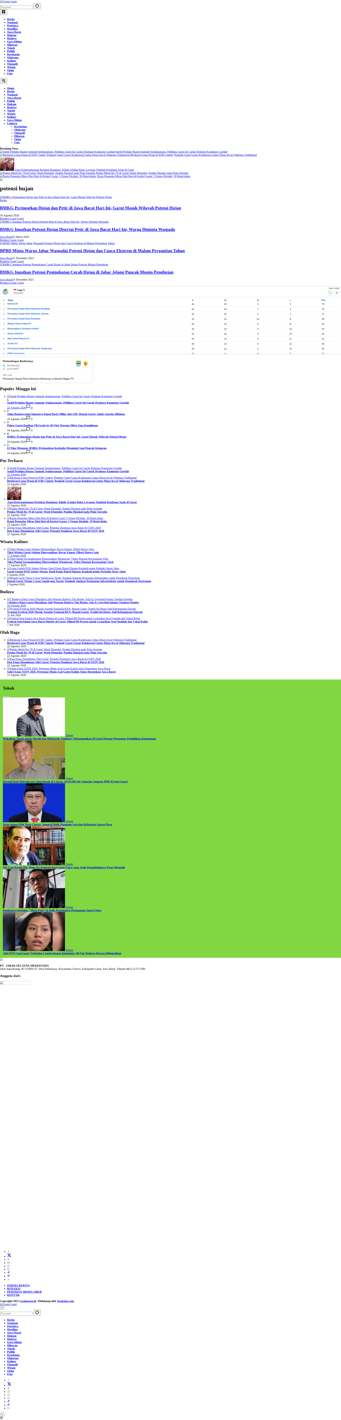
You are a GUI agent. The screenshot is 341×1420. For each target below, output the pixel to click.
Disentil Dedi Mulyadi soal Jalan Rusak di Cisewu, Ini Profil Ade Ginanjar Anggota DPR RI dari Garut (65, 781)
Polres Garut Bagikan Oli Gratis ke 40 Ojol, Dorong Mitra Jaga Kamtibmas (52, 425)
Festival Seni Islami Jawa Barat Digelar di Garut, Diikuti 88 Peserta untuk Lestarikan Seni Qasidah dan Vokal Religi (77, 621)
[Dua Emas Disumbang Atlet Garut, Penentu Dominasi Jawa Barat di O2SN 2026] (54, 527)
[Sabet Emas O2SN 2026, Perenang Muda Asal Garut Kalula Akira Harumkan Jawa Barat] (58, 668)
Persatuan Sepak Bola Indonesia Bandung (28, 309)
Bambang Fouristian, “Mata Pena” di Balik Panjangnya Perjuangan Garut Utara (52, 910)
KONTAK (13, 1295)
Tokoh (11, 47)
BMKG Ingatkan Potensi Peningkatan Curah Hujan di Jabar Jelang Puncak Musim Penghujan (86, 272)
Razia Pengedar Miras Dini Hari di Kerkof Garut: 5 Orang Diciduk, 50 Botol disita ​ (144, 176)
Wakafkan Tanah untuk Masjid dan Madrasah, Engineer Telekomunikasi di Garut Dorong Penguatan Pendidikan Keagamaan (79, 738)
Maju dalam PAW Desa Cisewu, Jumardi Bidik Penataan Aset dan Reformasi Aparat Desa (57, 824)
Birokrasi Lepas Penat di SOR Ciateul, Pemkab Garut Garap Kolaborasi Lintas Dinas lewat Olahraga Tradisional (193, 154)
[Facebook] (8, 1251)
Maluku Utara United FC (19, 323)
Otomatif (12, 63)
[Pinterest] (8, 1259)
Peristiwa (12, 25)
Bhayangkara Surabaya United (23, 328)
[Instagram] (8, 1262)
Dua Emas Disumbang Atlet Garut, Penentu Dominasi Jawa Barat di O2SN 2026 (55, 530)
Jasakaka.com (65, 1301)
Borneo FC (12, 304)
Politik (11, 51)
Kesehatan (13, 54)
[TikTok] (8, 1272)
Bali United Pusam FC (18, 338)
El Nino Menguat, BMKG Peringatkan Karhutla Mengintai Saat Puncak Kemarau (57, 448)
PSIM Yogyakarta (16, 353)
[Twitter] (9, 1256)
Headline (12, 28)
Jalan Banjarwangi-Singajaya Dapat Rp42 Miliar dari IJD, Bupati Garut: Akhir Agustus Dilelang (66, 414)
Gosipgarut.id (28, 1301)
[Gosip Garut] (8, 1)
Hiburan (12, 44)
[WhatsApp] (8, 1269)
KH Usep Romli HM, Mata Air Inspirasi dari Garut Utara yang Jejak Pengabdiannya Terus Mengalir (64, 867)
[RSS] (8, 1279)
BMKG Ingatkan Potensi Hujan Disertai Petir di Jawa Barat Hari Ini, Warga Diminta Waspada (87, 229)
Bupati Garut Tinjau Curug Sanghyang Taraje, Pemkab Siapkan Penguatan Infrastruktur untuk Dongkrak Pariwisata (79, 581)
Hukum (11, 35)
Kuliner (11, 60)
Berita (11, 19)
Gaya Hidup (14, 41)
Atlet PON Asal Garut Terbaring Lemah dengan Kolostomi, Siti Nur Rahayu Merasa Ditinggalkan (62, 953)
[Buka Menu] (3, 12)
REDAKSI (13, 1288)
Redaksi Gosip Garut (12, 218)
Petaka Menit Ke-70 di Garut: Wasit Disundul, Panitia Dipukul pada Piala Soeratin (142, 173)
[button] (37, 6)
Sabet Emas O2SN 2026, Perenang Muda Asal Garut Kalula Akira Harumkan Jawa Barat (61, 671)
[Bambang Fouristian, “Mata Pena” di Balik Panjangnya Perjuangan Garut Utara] (34, 907)
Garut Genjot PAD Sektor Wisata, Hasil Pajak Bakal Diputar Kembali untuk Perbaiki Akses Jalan (66, 571)
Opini (10, 70)
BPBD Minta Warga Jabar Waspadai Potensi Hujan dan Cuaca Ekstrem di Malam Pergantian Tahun (92, 250)
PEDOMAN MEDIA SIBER (24, 1291)
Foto (10, 73)
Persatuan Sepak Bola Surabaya (23, 318)
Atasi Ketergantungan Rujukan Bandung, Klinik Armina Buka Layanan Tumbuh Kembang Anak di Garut (74, 169)
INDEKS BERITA (18, 1285)
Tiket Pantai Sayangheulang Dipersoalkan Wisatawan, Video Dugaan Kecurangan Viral (60, 561)
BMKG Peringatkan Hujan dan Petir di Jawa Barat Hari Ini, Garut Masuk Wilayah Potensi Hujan (90, 208)
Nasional (12, 22)
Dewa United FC (15, 333)
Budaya (12, 38)
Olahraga (12, 57)
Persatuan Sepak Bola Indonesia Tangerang (29, 348)
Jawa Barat (14, 32)
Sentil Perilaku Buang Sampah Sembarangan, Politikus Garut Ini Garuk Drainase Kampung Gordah (171, 151)
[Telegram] (8, 1276)
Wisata (11, 67)
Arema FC (12, 343)
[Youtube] (8, 1265)
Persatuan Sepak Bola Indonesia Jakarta (28, 314)
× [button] (2, 1307)
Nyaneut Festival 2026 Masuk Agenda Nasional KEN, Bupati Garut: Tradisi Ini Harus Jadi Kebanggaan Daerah (74, 612)
